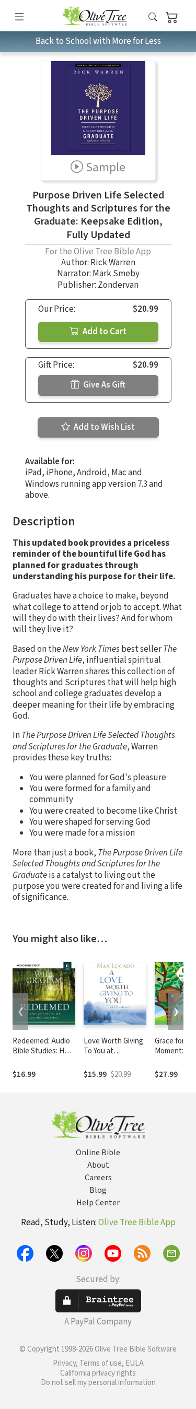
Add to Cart (103, 331)
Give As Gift (103, 385)
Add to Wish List (103, 427)
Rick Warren (112, 262)
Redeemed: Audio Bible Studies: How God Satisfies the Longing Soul (43, 1056)
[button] (152, 17)
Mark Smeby (116, 273)
